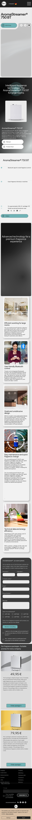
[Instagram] (23, 802)
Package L (21, 779)
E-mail (5, 788)
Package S (21, 777)
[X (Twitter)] (11, 210)
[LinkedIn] (17, 210)
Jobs (1, 779)
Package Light (22, 775)
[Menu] (29, 4)
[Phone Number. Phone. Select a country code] (5, 596)
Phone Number (7, 593)
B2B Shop (20, 772)
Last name (20, 571)
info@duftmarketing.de (11, 802)
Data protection (4, 775)
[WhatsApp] (14, 210)
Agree (23, 817)
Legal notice (3, 772)
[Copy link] (20, 210)
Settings (8, 817)
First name (6, 571)
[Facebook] (8, 210)
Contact (2, 777)
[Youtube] (25, 802)
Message (5, 600)
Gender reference (4, 782)
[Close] (30, 810)
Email (4, 586)
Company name (7, 579)
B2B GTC (20, 782)
